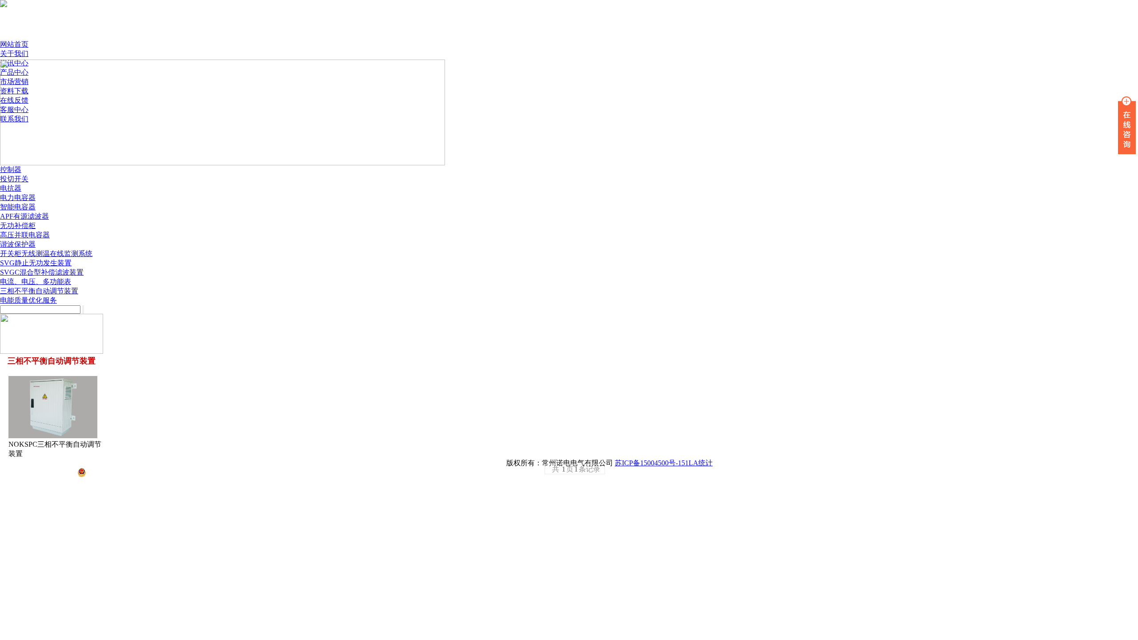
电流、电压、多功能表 (35, 281)
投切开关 (14, 179)
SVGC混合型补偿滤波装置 (42, 272)
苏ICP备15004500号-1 (648, 463)
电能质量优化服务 (28, 300)
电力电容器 (18, 197)
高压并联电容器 (25, 235)
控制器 (10, 169)
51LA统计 (697, 463)
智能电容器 (18, 207)
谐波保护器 (18, 244)
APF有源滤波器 (24, 216)
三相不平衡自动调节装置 (39, 291)
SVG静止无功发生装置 (36, 263)
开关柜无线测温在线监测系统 (46, 253)
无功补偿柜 (18, 225)
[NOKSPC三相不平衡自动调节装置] (52, 436)
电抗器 (10, 188)
